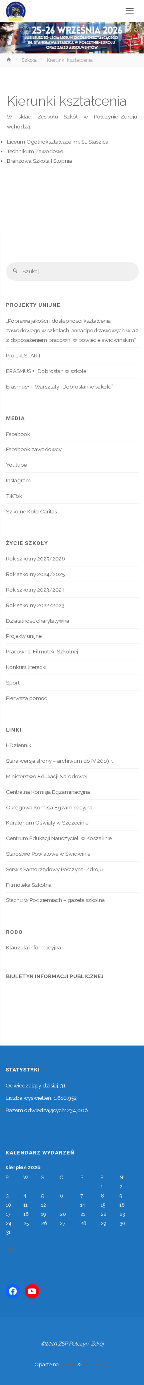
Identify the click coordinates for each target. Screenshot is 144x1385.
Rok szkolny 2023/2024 (35, 589)
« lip (11, 1249)
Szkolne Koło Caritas (31, 511)
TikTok (14, 496)
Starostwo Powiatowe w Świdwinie (48, 853)
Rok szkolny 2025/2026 (35, 558)
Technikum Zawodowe (35, 151)
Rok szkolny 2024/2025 (35, 574)
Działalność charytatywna (37, 621)
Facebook (18, 434)
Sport (13, 682)
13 (62, 1205)
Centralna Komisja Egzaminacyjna (48, 792)
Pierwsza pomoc (26, 698)
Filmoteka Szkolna (29, 885)
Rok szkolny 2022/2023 (35, 605)
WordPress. (96, 1364)
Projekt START (23, 355)
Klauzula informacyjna (33, 947)
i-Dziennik (18, 745)
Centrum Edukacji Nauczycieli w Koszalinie (59, 838)
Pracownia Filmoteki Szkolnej (42, 651)
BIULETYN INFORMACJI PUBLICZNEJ (55, 976)
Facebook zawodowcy (34, 449)
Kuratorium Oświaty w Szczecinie (47, 822)
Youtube (16, 465)
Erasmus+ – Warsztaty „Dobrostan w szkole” (59, 386)
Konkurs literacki (26, 667)
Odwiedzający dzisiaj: (33, 1085)
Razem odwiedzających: (36, 1110)
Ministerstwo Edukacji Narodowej (46, 776)
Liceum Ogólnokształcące (39, 141)
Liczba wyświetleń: (30, 1098)
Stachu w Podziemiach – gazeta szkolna (55, 900)
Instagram (18, 480)
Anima (67, 1364)
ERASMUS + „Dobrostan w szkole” (47, 371)
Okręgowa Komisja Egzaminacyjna (49, 807)
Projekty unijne (24, 636)
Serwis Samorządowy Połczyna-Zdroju (54, 869)
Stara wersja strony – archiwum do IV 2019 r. (59, 761)
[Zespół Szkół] (16, 11)
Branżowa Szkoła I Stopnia (39, 161)
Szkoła (29, 60)
